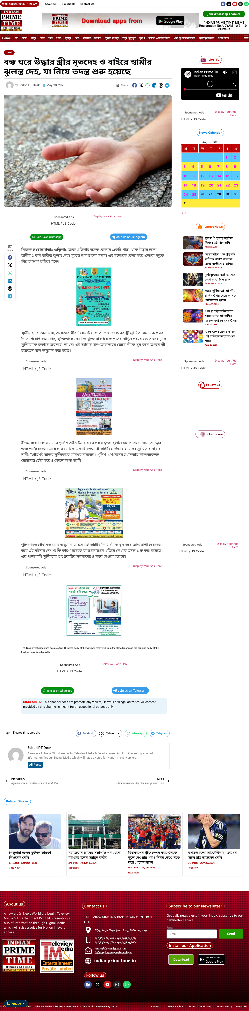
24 (185, 195)
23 (236, 185)
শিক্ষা (58, 38)
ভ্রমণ (142, 38)
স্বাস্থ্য (68, 38)
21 (219, 185)
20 (211, 185)
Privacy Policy (175, 1006)
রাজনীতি (86, 38)
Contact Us (87, 4)
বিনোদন (97, 38)
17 (185, 185)
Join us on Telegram (130, 237)
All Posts (35, 764)
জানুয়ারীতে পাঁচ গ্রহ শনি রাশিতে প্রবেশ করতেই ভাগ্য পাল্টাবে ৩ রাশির (220, 259)
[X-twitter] (228, 4)
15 (227, 176)
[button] (134, 85)
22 (227, 185)
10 (185, 176)
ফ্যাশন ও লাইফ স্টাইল (159, 38)
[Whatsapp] (246, 4)
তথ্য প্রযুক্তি (129, 38)
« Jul (184, 213)
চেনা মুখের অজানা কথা (184, 38)
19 (203, 185)
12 (202, 176)
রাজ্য (33, 38)
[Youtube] (234, 4)
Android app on (214, 957)
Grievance (223, 1006)
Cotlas (114, 1006)
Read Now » (15, 867)
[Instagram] (240, 4)
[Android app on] (202, 959)
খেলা (77, 38)
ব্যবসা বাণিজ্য (112, 38)
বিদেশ (24, 38)
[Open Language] (23, 1003)
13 (211, 176)
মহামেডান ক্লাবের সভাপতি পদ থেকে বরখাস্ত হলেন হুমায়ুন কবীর (94, 855)
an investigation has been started (45, 648)
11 (194, 176)
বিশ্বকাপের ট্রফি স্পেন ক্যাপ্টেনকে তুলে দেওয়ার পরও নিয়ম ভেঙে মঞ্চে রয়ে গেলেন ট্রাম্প (154, 858)
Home (6, 38)
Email (170, 927)
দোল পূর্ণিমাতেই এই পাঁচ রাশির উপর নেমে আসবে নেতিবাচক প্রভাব (221, 296)
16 (236, 176)
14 (219, 176)
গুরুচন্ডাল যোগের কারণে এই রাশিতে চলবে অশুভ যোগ (220, 336)
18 (194, 185)
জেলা (42, 38)
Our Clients (68, 4)
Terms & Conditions (200, 1006)
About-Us (51, 4)
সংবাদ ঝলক (223, 38)
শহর (50, 38)
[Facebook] (223, 4)
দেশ (16, 38)
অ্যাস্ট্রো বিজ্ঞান (206, 38)
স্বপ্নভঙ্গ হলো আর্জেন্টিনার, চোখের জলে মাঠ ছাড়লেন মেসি (212, 855)
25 (194, 195)
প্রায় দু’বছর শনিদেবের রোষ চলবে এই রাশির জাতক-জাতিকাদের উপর (221, 316)
